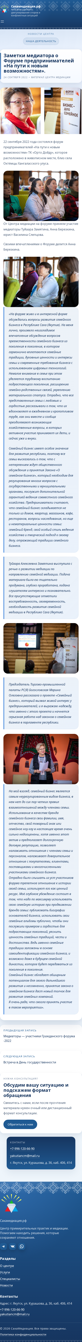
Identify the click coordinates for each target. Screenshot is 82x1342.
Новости (6, 1285)
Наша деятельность (41, 41)
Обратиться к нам (20, 1124)
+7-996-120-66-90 (22, 1149)
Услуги (5, 1272)
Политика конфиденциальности (23, 1334)
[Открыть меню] (2, 21)
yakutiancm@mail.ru (25, 1156)
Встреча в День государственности (29, 1062)
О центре (7, 1266)
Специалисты (10, 1279)
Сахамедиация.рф (26, 6)
